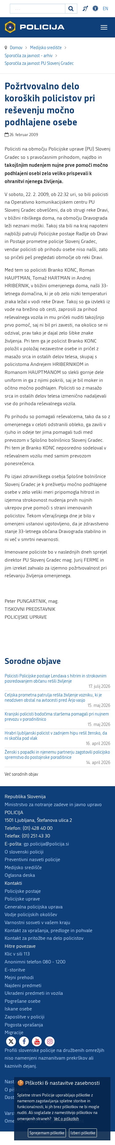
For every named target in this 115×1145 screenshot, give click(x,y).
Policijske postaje (23, 891)
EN (105, 8)
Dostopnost (96, 8)
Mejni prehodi (19, 977)
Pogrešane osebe (22, 1001)
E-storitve (15, 970)
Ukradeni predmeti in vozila (34, 993)
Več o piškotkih (66, 1118)
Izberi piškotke (83, 1133)
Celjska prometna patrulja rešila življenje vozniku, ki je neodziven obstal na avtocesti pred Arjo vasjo (53, 697)
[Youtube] (37, 1041)
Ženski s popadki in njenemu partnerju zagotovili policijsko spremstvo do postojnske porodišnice (57, 755)
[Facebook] (24, 1041)
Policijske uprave (22, 899)
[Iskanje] (71, 9)
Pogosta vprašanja (24, 1025)
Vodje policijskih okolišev (31, 914)
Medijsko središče (23, 867)
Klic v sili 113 (17, 954)
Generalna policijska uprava (34, 907)
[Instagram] (50, 1041)
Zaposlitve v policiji (24, 1017)
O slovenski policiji (24, 852)
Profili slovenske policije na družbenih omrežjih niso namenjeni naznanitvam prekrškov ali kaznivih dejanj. (54, 1058)
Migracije (14, 1032)
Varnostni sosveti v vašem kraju (37, 922)
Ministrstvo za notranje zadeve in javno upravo (53, 804)
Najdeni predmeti (23, 985)
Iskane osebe (18, 1009)
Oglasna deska (20, 875)
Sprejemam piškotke (46, 1133)
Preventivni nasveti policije (32, 859)
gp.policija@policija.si (46, 844)
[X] (11, 1041)
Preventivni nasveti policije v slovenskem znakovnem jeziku (86, 8)
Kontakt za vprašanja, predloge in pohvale (48, 930)
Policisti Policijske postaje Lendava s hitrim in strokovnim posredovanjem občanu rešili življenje (55, 678)
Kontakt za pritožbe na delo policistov (44, 938)
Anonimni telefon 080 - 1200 (35, 962)
